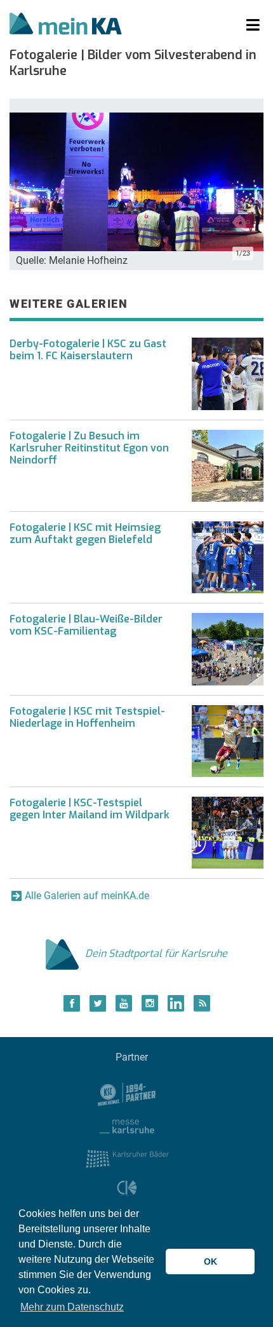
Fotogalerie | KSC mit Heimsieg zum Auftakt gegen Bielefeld (85, 533)
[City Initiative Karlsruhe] (127, 1191)
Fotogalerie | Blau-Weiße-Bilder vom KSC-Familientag (86, 625)
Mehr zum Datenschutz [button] (72, 1307)
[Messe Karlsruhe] (127, 1126)
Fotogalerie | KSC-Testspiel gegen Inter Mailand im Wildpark (90, 809)
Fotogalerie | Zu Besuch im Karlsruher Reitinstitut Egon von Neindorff (89, 448)
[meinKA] (66, 25)
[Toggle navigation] (253, 25)
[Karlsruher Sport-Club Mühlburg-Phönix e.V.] (127, 1093)
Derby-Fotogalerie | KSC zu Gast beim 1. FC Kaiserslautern (88, 349)
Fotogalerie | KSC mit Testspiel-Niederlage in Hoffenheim (87, 717)
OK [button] (210, 1261)
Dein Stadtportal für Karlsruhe (156, 953)
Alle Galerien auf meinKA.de (87, 896)
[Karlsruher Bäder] (127, 1158)
